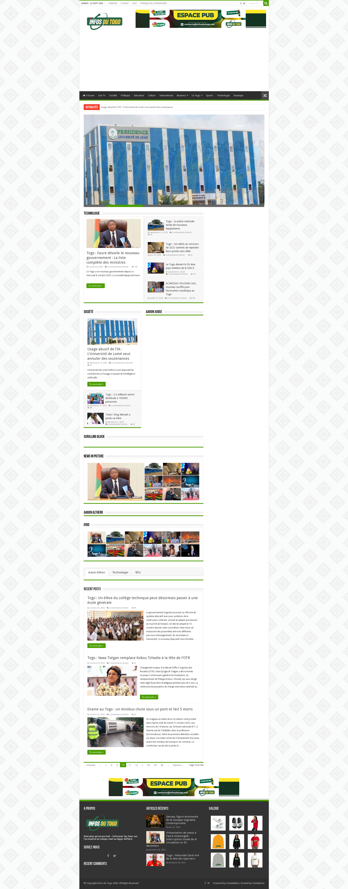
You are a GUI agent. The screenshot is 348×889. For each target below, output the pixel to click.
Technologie (223, 95)
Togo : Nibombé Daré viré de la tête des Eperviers (182, 857)
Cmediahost (258, 883)
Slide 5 (246, 206)
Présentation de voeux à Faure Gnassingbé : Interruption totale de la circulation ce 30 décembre (171, 839)
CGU (134, 3)
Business (181, 95)
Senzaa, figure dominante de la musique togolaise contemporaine (182, 820)
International (166, 95)
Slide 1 (102, 206)
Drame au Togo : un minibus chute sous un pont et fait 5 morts (140, 709)
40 (162, 765)
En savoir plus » (96, 285)
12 (136, 765)
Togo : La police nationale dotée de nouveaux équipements (180, 225)
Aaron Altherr (93, 513)
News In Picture (94, 456)
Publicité (113, 3)
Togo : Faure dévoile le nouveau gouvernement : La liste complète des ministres (112, 258)
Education (139, 95)
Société (113, 95)
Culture (152, 95)
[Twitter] (244, 3)
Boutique (238, 95)
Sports (209, 95)
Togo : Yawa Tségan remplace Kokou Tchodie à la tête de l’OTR (138, 658)
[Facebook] (241, 3)
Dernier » (178, 765)
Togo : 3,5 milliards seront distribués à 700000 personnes (129, 107)
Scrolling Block (94, 437)
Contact (125, 3)
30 (155, 765)
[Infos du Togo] (104, 20)
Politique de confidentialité (153, 3)
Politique (125, 95)
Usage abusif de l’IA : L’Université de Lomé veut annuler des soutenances (108, 354)
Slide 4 (210, 206)
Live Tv (101, 95)
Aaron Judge (154, 312)
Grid (86, 525)
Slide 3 (174, 206)
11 (130, 765)
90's (138, 572)
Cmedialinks (232, 883)
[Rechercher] (266, 3)
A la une (90, 95)
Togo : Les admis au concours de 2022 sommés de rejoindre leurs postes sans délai (182, 247)
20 (148, 765)
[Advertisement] (174, 60)
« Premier (91, 765)
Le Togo (196, 95)
